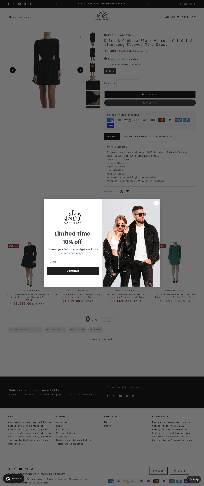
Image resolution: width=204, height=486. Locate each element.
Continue (72, 271)
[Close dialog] (156, 203)
